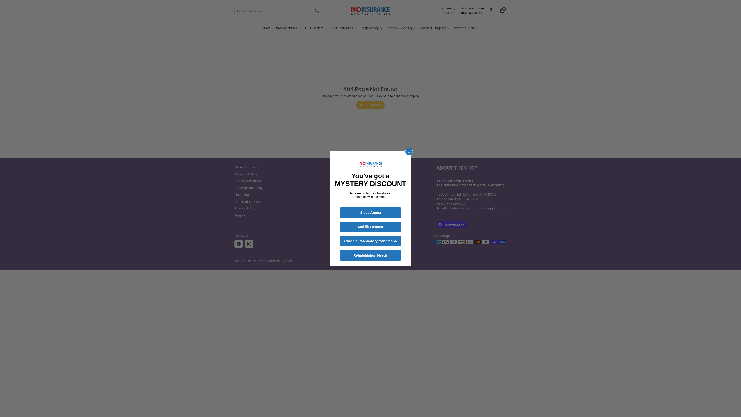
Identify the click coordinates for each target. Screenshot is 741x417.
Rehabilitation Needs (370, 255)
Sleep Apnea (370, 212)
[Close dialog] (409, 151)
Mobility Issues (370, 227)
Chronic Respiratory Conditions (370, 241)
